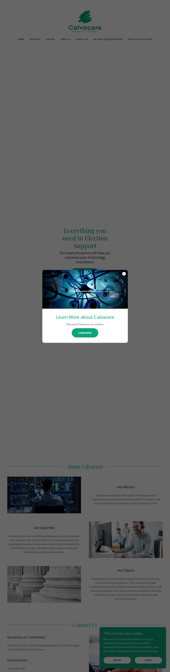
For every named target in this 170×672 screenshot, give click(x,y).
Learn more (85, 332)
